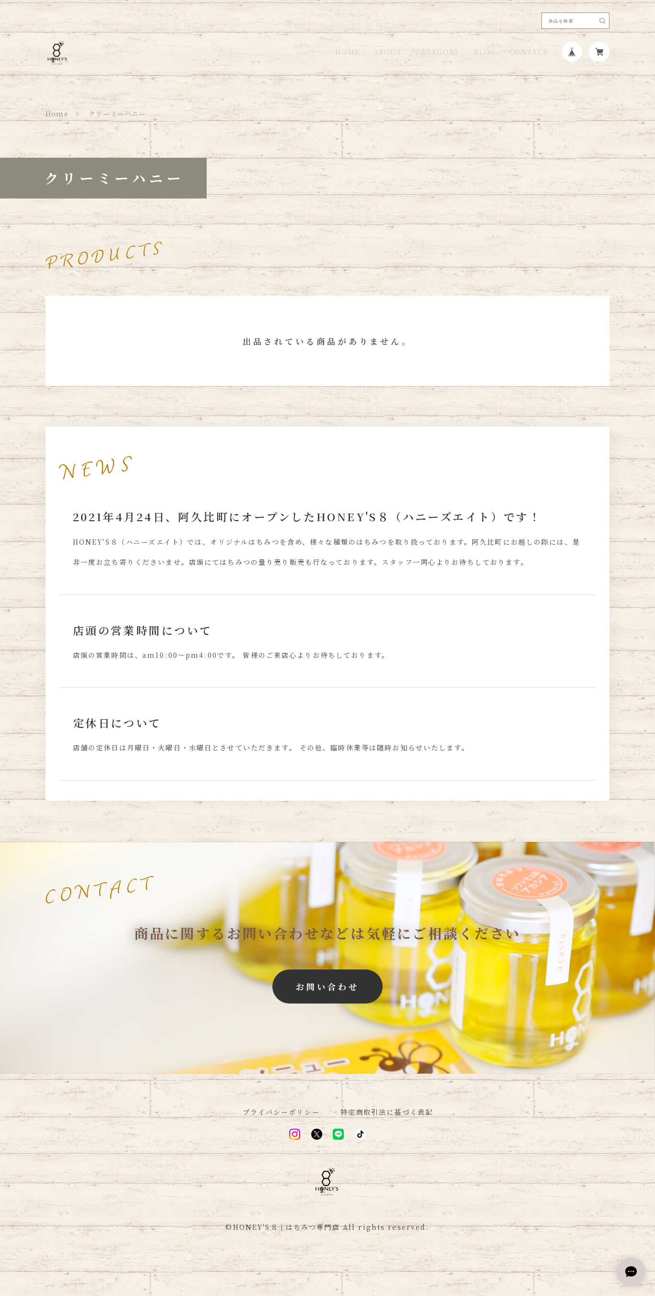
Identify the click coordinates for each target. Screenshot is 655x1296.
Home (57, 113)
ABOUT (388, 51)
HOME (347, 51)
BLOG (485, 51)
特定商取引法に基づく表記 (386, 1112)
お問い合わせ (328, 986)
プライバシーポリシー (281, 1112)
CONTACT (528, 51)
